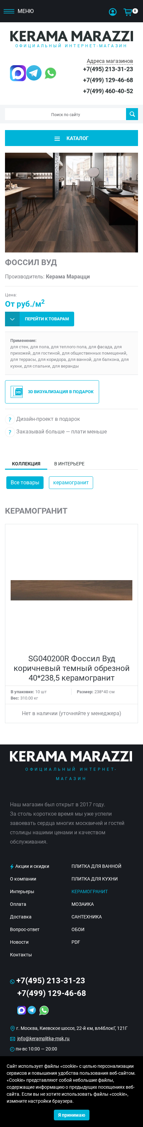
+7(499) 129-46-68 (108, 80)
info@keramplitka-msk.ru (43, 1038)
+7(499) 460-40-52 (108, 90)
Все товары (25, 482)
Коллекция (26, 463)
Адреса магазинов (110, 61)
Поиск (132, 114)
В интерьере (69, 463)
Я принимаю (71, 1115)
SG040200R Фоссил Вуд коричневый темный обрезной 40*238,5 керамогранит (72, 668)
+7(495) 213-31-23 (108, 69)
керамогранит (71, 482)
